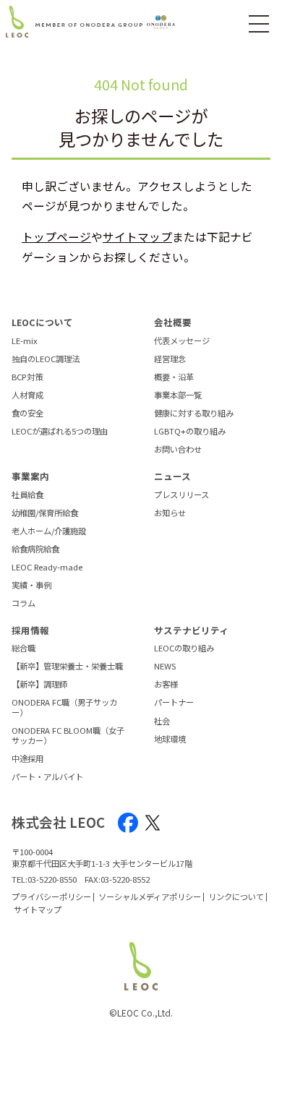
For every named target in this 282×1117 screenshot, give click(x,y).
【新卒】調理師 (39, 685)
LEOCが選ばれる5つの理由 (60, 432)
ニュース (172, 476)
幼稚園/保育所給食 (45, 513)
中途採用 (27, 759)
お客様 (166, 685)
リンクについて (236, 896)
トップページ (56, 236)
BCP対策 (27, 377)
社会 (162, 721)
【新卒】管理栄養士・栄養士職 (67, 667)
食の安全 (27, 413)
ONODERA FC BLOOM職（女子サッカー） (68, 735)
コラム (23, 604)
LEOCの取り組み (184, 648)
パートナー (174, 703)
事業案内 (30, 476)
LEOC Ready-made (47, 567)
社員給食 (27, 495)
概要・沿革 (174, 377)
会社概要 (173, 322)
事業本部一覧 (178, 395)
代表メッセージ (182, 341)
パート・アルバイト (47, 777)
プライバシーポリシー (51, 896)
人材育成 (27, 395)
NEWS (165, 667)
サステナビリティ (191, 630)
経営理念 (170, 359)
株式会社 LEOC (58, 822)
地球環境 (170, 740)
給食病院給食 (35, 549)
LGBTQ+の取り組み (190, 432)
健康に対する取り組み (194, 413)
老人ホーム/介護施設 (49, 531)
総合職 (23, 648)
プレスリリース (181, 495)
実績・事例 (31, 586)
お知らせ (170, 513)
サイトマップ (137, 236)
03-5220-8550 (52, 879)
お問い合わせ (178, 450)
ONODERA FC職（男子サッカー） (64, 707)
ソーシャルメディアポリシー (149, 896)
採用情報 (30, 630)
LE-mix (25, 341)
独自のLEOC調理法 (46, 359)
